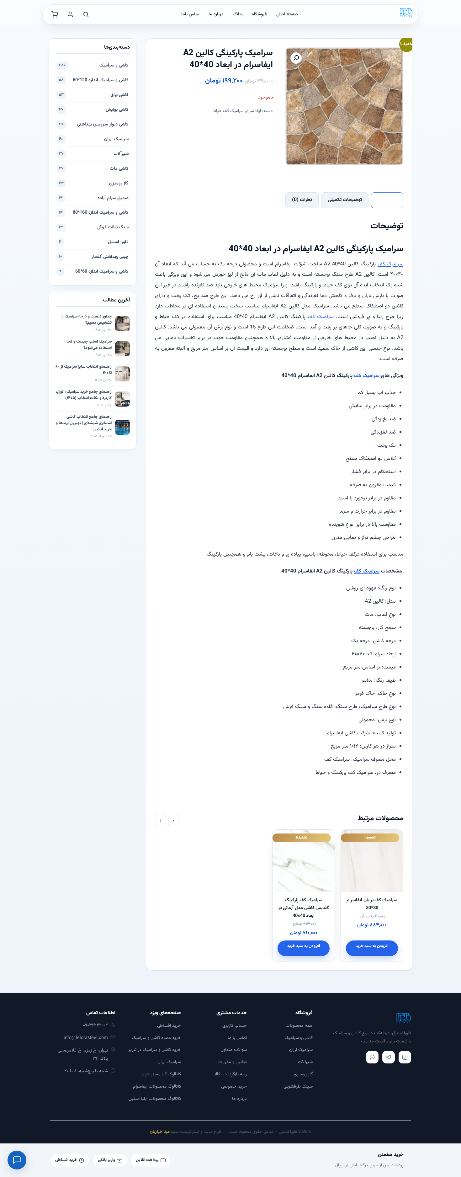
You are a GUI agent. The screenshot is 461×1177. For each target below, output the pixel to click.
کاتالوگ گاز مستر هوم (161, 1074)
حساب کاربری (234, 1025)
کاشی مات (94, 168)
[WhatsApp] (372, 1057)
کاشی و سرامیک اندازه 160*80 (94, 212)
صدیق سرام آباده (94, 198)
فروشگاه (259, 14)
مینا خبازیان (160, 1132)
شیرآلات (94, 153)
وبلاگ (237, 14)
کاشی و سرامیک (94, 65)
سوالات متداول (233, 1049)
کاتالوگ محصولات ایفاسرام (157, 1086)
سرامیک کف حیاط (228, 111)
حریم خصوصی (234, 1086)
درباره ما (216, 14)
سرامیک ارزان (94, 139)
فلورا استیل (94, 242)
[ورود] (70, 14)
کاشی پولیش (94, 109)
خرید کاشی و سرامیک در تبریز (154, 1049)
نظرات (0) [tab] (302, 200)
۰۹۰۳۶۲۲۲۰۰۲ (95, 1025)
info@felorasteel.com (86, 1037)
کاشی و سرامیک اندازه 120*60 (94, 80)
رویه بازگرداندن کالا (231, 1074)
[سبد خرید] (54, 14)
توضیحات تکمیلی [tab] (345, 200)
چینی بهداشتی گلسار (94, 256)
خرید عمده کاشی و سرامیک (156, 1037)
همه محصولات (299, 1025)
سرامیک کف (390, 264)
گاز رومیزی (94, 183)
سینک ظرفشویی (298, 1086)
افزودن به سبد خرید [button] (372, 946)
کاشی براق (94, 95)
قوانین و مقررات (232, 1062)
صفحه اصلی (287, 14)
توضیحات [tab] (387, 200)
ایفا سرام (253, 111)
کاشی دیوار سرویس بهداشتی (94, 124)
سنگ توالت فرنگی (94, 227)
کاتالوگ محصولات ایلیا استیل (155, 1098)
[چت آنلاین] (17, 1160)
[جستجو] (86, 14)
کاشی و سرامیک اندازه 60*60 (94, 271)
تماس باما (190, 14)
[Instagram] (405, 1057)
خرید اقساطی (169, 1025)
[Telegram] (388, 1057)
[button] (296, 58)
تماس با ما (237, 1037)
